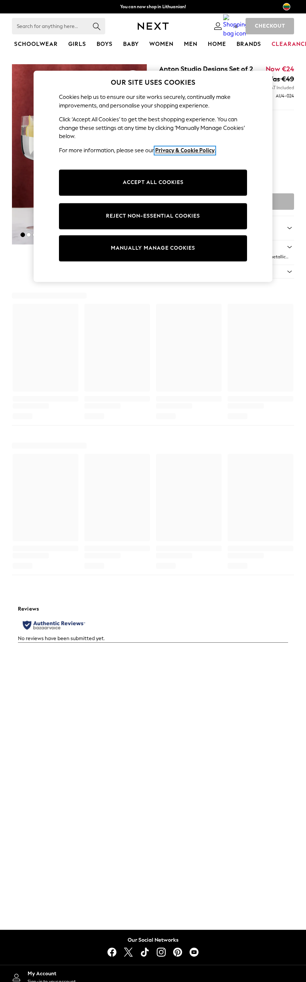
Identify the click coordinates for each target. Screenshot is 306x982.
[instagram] (161, 952)
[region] (153, 176)
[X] (128, 952)
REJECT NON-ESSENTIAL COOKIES (153, 216)
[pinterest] (177, 952)
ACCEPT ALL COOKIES (153, 183)
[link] (218, 26)
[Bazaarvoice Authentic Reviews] (54, 625)
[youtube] (194, 952)
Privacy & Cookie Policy (185, 150)
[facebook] (112, 952)
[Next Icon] (153, 26)
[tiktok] (145, 952)
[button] (23, 235)
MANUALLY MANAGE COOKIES (153, 248)
